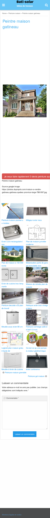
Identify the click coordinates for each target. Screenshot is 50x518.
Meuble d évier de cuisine (12, 369)
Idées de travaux (25, 5)
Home (4, 13)
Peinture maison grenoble (15, 372)
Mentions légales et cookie (11, 514)
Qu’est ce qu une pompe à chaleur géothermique (36, 349)
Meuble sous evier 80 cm (12, 326)
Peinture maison (14, 13)
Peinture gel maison (36, 376)
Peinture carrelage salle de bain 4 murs (36, 328)
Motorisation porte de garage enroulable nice (37, 264)
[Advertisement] (25, 57)
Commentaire (12, 398)
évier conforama (33, 369)
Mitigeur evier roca (34, 220)
